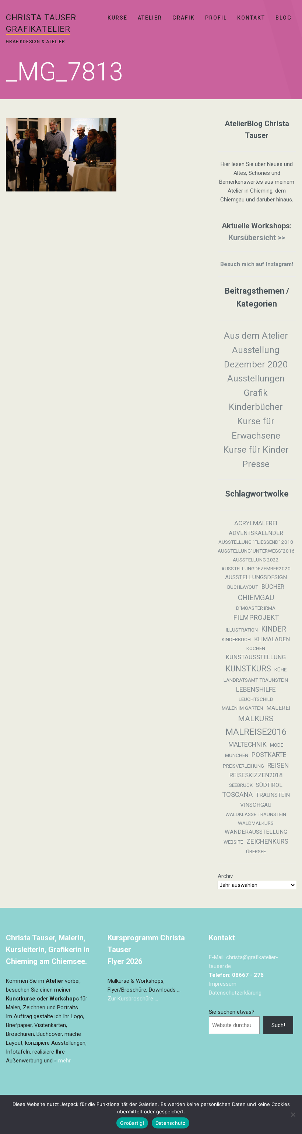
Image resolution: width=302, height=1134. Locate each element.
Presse (256, 464)
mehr (64, 1060)
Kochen (255, 648)
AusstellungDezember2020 (256, 568)
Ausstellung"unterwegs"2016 (256, 551)
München (236, 755)
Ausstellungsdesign (256, 577)
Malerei (278, 708)
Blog (283, 18)
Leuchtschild (256, 699)
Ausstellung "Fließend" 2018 (255, 542)
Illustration (242, 630)
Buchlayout (242, 587)
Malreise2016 (255, 732)
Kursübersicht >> (257, 237)
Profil (216, 18)
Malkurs (256, 718)
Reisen (278, 765)
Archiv (225, 876)
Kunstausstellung (256, 657)
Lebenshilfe (256, 689)
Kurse (117, 18)
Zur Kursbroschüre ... (133, 998)
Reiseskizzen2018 (255, 775)
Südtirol (269, 785)
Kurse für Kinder (256, 450)
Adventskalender (256, 533)
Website (233, 842)
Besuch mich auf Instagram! (256, 264)
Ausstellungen (256, 378)
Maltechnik (247, 744)
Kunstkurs (248, 668)
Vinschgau (255, 805)
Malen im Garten (242, 708)
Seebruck (241, 785)
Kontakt (251, 18)
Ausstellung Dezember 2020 (256, 357)
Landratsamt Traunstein (256, 680)
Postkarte (269, 754)
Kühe (280, 670)
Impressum (222, 984)
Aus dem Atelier (256, 336)
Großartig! (132, 1123)
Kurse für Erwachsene (256, 428)
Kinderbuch (236, 639)
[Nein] (292, 1114)
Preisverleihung (243, 766)
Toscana (237, 795)
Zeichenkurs (267, 841)
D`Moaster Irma (255, 608)
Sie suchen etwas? (231, 1012)
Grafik (183, 18)
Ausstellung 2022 (256, 560)
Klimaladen (272, 639)
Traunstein (273, 795)
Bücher (272, 586)
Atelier (150, 18)
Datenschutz (170, 1123)
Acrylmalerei (255, 523)
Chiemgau (256, 598)
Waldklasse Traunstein (255, 814)
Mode (276, 745)
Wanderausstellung (256, 832)
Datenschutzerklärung (235, 992)
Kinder (273, 629)
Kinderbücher (256, 407)
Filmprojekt (256, 617)
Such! (278, 1025)
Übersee (256, 851)
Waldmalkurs (256, 823)
